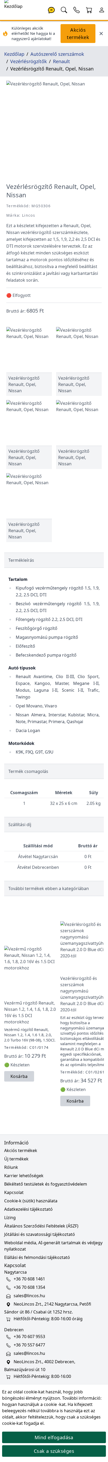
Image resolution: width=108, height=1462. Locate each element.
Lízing (10, 1217)
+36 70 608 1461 (29, 1279)
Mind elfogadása (54, 1437)
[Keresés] (64, 9)
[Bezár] (101, 33)
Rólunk (11, 1167)
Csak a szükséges (54, 1451)
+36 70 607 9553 (29, 1336)
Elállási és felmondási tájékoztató (37, 1257)
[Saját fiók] (101, 9)
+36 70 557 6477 (29, 1345)
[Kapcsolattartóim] (76, 9)
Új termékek (16, 1159)
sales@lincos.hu (29, 1296)
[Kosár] (89, 9)
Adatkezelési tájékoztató (28, 1209)
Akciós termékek (78, 33)
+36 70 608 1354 (29, 1287)
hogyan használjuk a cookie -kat (34, 1404)
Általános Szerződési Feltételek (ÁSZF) (41, 1226)
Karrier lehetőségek (24, 1176)
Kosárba (19, 1076)
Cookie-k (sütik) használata (30, 1201)
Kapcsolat (14, 1192)
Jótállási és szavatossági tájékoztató (39, 1234)
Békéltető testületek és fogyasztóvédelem (45, 1184)
